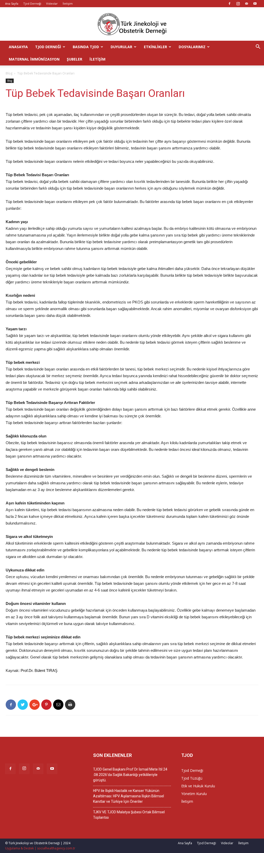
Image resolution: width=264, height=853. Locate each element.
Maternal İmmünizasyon (34, 59)
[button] (258, 47)
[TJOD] (132, 24)
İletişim (68, 3)
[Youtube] (255, 3)
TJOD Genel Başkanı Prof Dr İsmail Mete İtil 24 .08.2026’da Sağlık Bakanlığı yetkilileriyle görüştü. (130, 774)
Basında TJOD (86, 46)
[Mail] (246, 3)
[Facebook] (229, 3)
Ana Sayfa (11, 3)
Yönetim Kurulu (194, 793)
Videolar (52, 3)
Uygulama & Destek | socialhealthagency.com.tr (40, 848)
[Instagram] (238, 3)
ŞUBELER (74, 59)
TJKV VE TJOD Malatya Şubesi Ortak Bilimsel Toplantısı (129, 815)
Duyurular (121, 46)
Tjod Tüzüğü (191, 778)
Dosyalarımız (192, 46)
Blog (9, 73)
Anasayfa (18, 46)
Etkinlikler (155, 46)
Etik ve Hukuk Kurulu (198, 785)
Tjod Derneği (32, 3)
